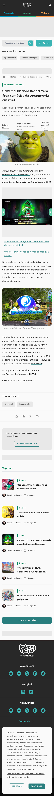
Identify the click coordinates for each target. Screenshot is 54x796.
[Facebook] (24, 416)
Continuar (37, 786)
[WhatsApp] (17, 416)
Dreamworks (24, 404)
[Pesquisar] (30, 43)
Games (22, 480)
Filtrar (46, 43)
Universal (9, 404)
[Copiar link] (37, 416)
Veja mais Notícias (27, 620)
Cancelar (17, 786)
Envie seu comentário (27, 444)
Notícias (14, 77)
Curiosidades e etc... (32, 77)
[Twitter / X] (30, 416)
